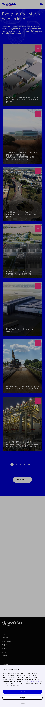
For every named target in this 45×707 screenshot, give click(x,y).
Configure (22, 698)
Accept (22, 692)
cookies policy (34, 681)
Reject (22, 703)
